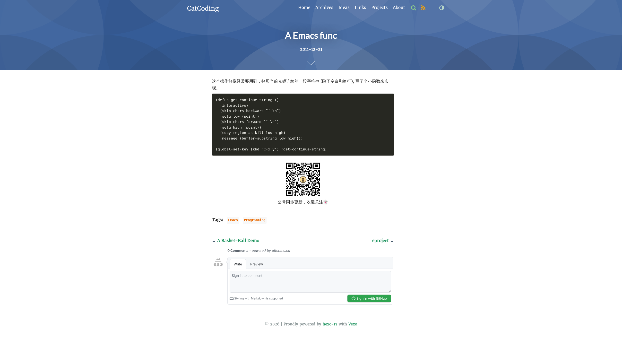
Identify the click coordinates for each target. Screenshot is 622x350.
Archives (324, 7)
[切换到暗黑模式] (441, 7)
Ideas (344, 7)
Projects (379, 7)
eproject (383, 240)
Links (360, 7)
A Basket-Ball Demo (235, 240)
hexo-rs (330, 324)
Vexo (352, 324)
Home (304, 7)
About (399, 7)
